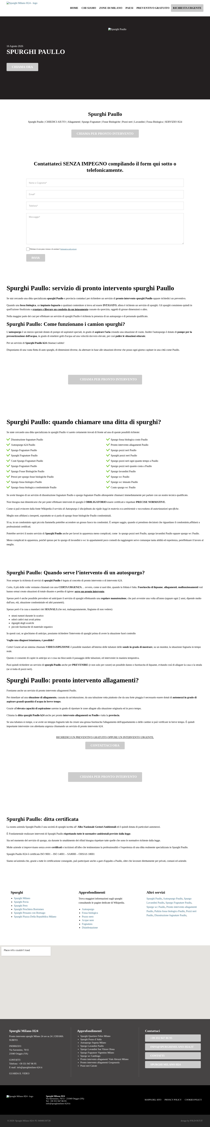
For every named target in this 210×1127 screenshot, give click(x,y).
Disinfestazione (90, 927)
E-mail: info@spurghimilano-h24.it (25, 1067)
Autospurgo (88, 909)
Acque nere (88, 920)
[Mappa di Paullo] (105, 982)
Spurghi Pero (21, 905)
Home (74, 8)
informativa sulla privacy (68, 249)
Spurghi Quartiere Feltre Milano (95, 1036)
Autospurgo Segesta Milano (93, 1042)
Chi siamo (89, 8)
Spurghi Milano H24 (165, 1064)
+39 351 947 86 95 (161, 1038)
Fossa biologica (90, 912)
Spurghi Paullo (154, 898)
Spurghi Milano (22, 898)
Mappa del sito (153, 1100)
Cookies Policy (193, 1100)
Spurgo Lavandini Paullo (92, 1046)
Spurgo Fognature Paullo (178, 902)
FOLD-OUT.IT (196, 1121)
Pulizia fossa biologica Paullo (169, 911)
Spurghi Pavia (21, 901)
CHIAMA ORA (22, 67)
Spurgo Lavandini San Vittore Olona (97, 1049)
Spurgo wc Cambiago (90, 1056)
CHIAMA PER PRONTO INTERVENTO (105, 133)
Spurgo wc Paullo (156, 907)
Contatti (157, 1055)
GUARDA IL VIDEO (19, 1073)
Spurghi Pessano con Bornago (29, 912)
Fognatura (87, 924)
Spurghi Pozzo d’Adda (91, 1039)
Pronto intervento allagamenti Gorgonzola (99, 1062)
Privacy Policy (173, 1100)
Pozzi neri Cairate (88, 1065)
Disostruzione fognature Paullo (170, 915)
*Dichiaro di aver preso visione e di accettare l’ (53, 249)
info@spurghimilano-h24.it (172, 1046)
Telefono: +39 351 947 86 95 (22, 1063)
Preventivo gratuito (152, 8)
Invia (36, 257)
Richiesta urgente (187, 8)
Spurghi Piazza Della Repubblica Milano (35, 916)
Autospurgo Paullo (173, 898)
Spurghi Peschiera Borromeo (29, 909)
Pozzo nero (88, 916)
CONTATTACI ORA (105, 745)
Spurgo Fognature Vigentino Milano (97, 1052)
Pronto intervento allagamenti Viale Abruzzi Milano (104, 1059)
